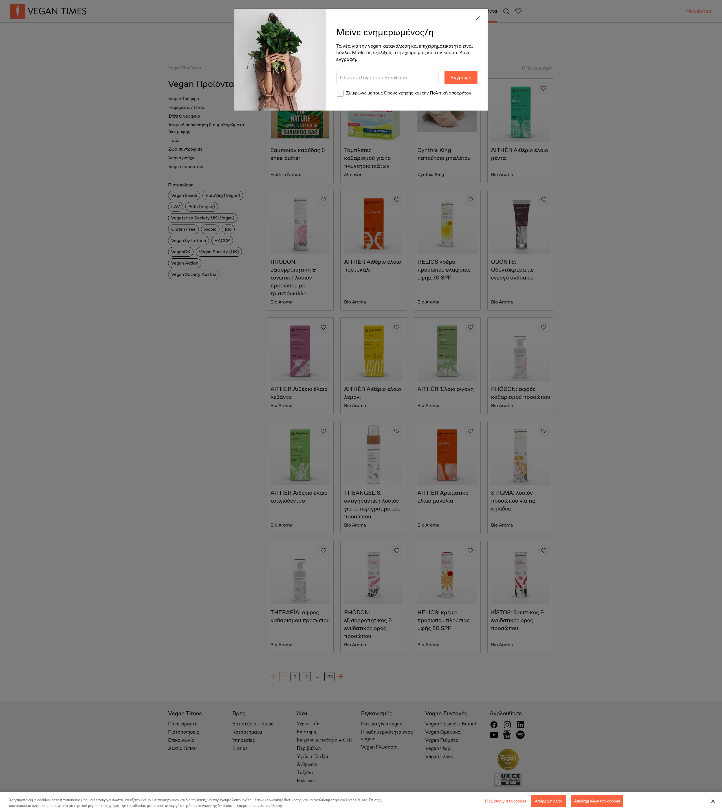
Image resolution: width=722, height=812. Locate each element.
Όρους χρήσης (398, 93)
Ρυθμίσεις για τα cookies (505, 801)
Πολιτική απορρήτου (450, 93)
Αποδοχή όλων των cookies (597, 801)
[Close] (478, 18)
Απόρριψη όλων (548, 801)
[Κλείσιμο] (713, 801)
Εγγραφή (461, 77)
